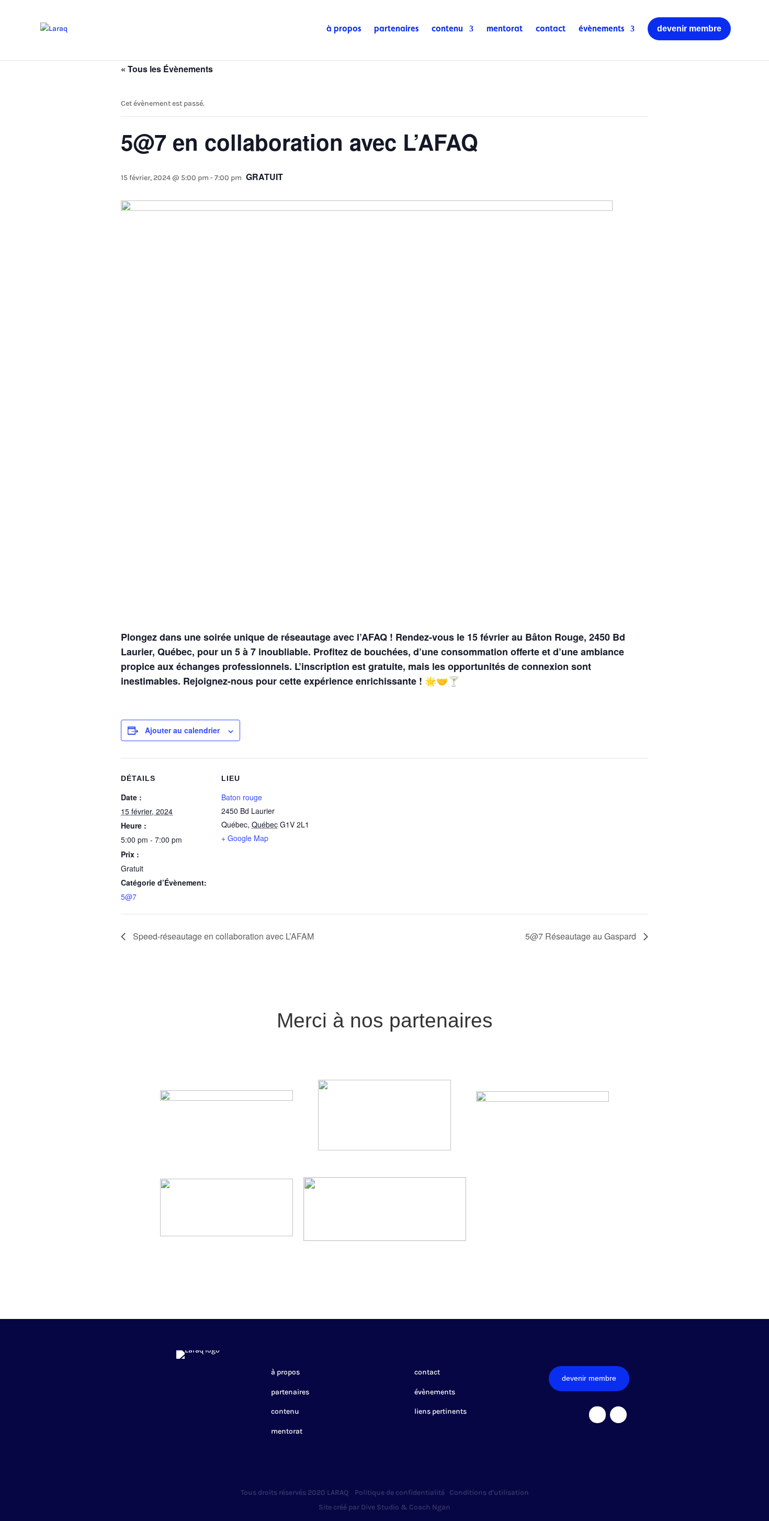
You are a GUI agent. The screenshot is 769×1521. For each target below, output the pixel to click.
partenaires (396, 29)
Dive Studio (380, 1507)
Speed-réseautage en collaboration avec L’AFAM (222, 936)
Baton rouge (241, 797)
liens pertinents (440, 1411)
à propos (343, 29)
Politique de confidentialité (400, 1492)
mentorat (505, 29)
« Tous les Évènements (167, 69)
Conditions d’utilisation (489, 1492)
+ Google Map (244, 838)
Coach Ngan (429, 1507)
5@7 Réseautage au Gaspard (581, 936)
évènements (601, 29)
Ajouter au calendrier (182, 730)
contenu (447, 29)
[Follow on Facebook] (597, 1414)
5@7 (129, 896)
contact (551, 29)
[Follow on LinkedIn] (618, 1414)
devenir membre (689, 28)
